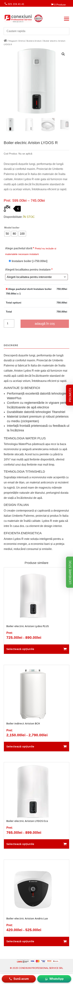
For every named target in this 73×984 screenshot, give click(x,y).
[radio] (7, 233)
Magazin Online (17, 41)
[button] (63, 54)
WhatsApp (56, 978)
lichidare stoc (70, 572)
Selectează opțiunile (20, 649)
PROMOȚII (70, 395)
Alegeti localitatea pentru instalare (28, 269)
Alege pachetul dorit (30, 251)
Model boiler (11, 227)
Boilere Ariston (34, 41)
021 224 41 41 (14, 4)
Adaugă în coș (45, 323)
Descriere (11, 345)
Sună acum (21, 978)
